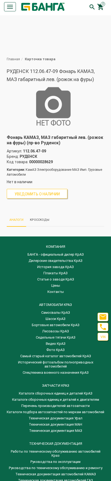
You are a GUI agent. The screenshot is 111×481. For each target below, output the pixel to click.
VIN (103, 337)
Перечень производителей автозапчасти (55, 406)
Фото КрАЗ (55, 350)
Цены (55, 285)
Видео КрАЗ (55, 344)
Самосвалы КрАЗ (55, 312)
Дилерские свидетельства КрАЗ (55, 261)
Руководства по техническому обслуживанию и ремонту (55, 468)
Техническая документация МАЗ (55, 431)
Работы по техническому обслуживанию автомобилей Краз (55, 453)
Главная (13, 59)
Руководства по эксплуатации (55, 462)
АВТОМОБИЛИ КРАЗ (55, 305)
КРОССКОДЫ (39, 220)
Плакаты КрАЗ (55, 273)
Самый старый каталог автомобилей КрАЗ (55, 356)
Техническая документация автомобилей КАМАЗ (55, 474)
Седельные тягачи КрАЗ (55, 337)
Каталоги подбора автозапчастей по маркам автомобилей (55, 412)
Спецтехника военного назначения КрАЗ (56, 372)
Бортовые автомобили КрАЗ (55, 325)
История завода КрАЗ (55, 267)
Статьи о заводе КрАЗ (55, 279)
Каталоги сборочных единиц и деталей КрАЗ (55, 393)
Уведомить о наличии (37, 194)
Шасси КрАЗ (55, 319)
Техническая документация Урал (55, 418)
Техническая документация (55, 444)
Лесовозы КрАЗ (55, 331)
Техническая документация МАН (55, 424)
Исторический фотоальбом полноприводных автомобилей (55, 364)
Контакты (55, 292)
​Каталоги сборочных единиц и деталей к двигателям (55, 400)
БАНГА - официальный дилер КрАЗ (55, 254)
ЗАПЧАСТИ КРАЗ (55, 385)
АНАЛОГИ (16, 220)
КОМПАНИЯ (55, 247)
